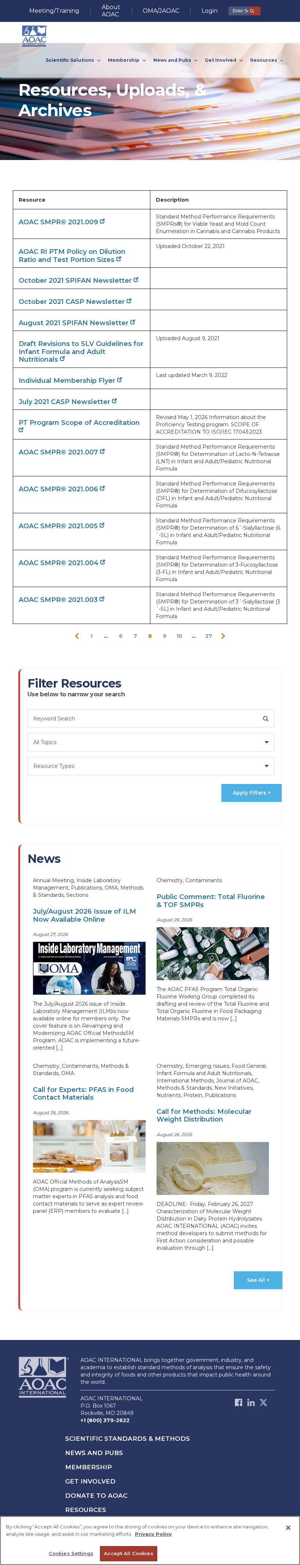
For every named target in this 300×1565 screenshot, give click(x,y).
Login (210, 10)
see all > (258, 1280)
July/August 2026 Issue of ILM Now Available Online (84, 915)
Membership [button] (124, 60)
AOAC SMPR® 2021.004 (59, 563)
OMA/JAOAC (161, 10)
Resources (85, 1509)
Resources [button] (264, 60)
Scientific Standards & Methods (127, 1438)
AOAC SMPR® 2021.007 (59, 452)
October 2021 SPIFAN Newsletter (76, 281)
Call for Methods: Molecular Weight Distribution (204, 1116)
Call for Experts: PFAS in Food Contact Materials (83, 1094)
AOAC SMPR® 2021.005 (59, 526)
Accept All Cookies (128, 1553)
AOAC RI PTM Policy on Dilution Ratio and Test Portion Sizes (72, 256)
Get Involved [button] (221, 60)
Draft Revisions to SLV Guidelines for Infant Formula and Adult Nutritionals (81, 351)
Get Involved (90, 1481)
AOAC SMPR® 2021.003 (59, 600)
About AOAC (111, 11)
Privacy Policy (153, 1534)
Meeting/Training (54, 10)
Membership (88, 1467)
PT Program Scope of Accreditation (79, 423)
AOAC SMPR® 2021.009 (59, 222)
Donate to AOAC (96, 1495)
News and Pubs (94, 1453)
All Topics (44, 742)
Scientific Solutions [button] (70, 60)
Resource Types (53, 766)
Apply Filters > (252, 792)
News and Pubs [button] (172, 60)
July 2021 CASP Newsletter (65, 402)
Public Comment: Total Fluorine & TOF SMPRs (211, 901)
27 (208, 636)
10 (179, 636)
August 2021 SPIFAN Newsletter (74, 323)
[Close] (288, 1528)
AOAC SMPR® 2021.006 (59, 489)
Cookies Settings (71, 1553)
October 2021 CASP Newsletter (73, 302)
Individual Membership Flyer (68, 381)
